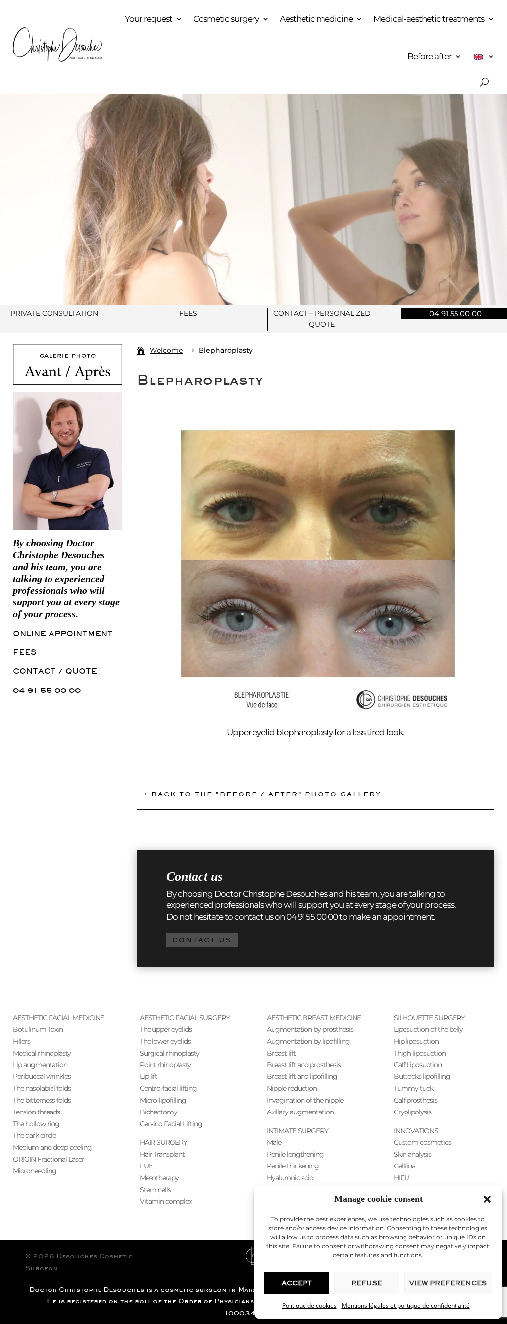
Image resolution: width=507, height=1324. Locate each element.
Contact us (202, 940)
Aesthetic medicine (316, 19)
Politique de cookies (309, 1305)
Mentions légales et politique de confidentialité (406, 1305)
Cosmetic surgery (226, 19)
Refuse (366, 1283)
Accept (297, 1283)
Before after (429, 56)
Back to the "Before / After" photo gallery (266, 794)
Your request (148, 19)
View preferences (448, 1283)
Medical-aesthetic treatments (428, 19)
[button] (487, 1199)
